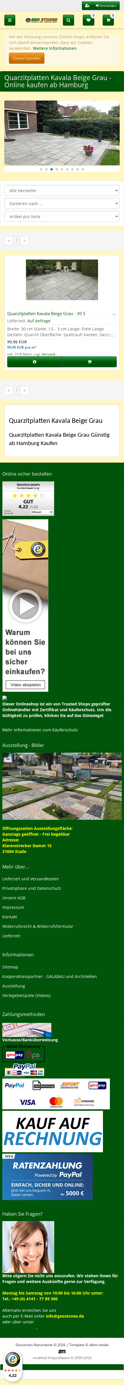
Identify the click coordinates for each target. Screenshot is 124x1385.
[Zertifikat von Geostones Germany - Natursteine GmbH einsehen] (28, 498)
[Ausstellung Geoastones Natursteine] (62, 785)
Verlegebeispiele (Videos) (26, 995)
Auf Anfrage (38, 320)
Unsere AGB (13, 897)
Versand (48, 354)
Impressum (13, 907)
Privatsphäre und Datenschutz (31, 888)
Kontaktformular (19, 1327)
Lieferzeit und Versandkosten (30, 878)
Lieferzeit (11, 936)
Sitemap (10, 967)
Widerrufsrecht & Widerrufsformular (37, 926)
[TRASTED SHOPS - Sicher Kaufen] (25, 605)
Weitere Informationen (55, 48)
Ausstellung (13, 986)
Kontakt (9, 916)
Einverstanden (27, 58)
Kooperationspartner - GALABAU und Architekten (49, 976)
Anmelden (108, 5)
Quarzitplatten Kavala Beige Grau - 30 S (46, 313)
